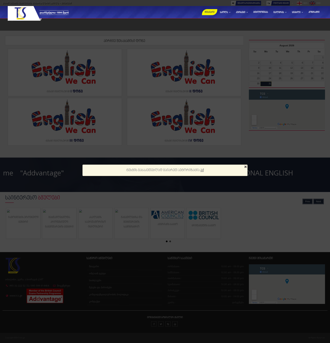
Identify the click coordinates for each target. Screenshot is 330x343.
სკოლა (224, 12)
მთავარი (209, 12)
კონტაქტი (314, 12)
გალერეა (278, 12)
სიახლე (296, 12)
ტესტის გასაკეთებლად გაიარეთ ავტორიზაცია (165, 170)
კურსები (241, 12)
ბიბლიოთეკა (260, 12)
